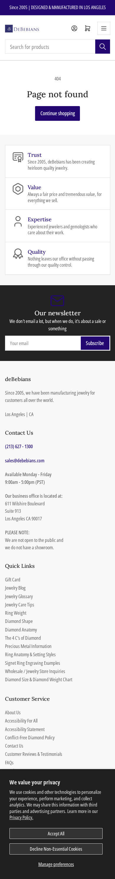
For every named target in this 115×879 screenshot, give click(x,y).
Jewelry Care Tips (19, 604)
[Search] (103, 46)
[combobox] (57, 46)
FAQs (9, 762)
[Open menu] (103, 28)
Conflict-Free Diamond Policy (30, 737)
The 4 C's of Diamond (23, 637)
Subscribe (95, 343)
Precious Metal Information (28, 646)
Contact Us (14, 745)
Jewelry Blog (15, 587)
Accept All (56, 833)
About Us (13, 712)
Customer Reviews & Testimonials (33, 754)
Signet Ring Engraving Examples (32, 662)
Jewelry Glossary (19, 596)
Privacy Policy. (21, 817)
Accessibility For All (21, 720)
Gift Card (12, 579)
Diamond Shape (19, 621)
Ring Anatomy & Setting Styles (30, 654)
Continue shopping (57, 113)
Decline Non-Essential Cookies (56, 848)
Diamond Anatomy (21, 629)
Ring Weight (15, 612)
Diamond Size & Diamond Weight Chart (38, 679)
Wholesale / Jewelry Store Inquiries (35, 671)
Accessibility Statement (25, 729)
